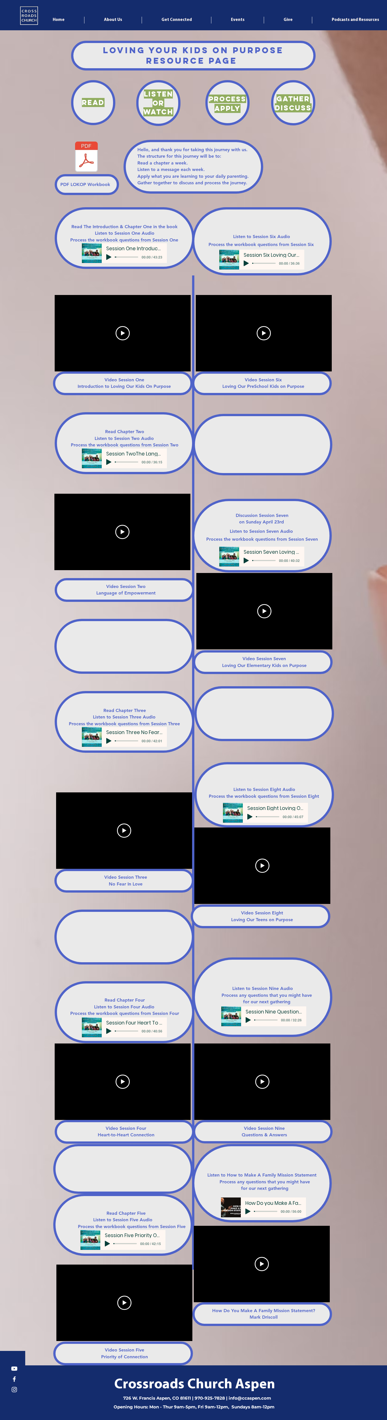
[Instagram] (14, 1389)
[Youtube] (14, 1368)
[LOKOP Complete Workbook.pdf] (86, 157)
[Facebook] (14, 1379)
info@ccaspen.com (250, 1398)
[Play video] (123, 333)
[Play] (108, 257)
